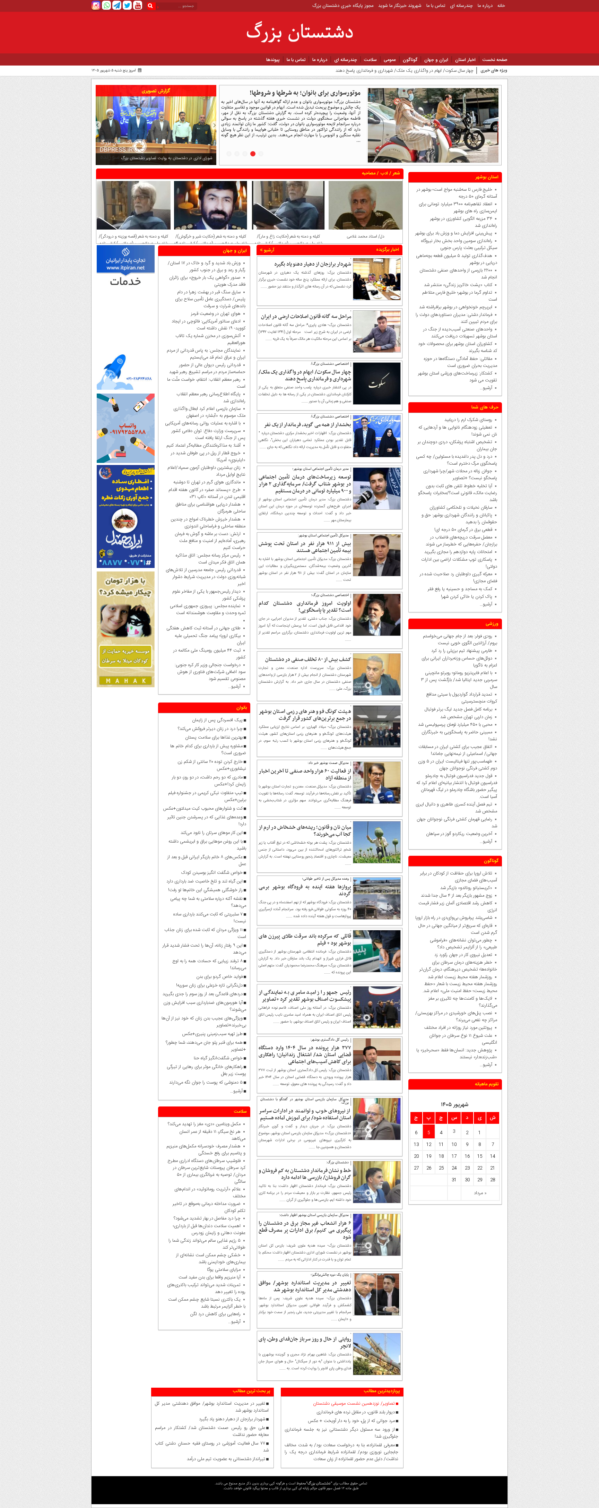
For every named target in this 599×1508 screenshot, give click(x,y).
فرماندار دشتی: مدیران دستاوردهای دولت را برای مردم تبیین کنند (456, 318)
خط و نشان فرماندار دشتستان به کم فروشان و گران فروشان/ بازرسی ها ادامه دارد (305, 1174)
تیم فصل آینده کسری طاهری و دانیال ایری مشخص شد (456, 808)
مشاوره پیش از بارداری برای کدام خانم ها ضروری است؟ (208, 749)
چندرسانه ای (461, 6)
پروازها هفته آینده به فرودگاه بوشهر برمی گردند (305, 890)
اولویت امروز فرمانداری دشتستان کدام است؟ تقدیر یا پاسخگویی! (305, 607)
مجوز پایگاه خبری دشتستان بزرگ (342, 6)
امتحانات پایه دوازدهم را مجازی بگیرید (457, 552)
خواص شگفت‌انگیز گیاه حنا (218, 1058)
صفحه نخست (495, 60)
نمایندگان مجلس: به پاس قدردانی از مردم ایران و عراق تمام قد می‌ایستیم (206, 354)
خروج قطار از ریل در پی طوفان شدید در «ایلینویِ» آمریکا (208, 456)
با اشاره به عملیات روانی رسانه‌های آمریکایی (203, 423)
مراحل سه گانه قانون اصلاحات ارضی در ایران (306, 316)
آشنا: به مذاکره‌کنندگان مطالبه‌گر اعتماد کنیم (203, 445)
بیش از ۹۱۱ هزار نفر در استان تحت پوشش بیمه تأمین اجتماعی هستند (305, 547)
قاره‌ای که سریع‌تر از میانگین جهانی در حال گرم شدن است (457, 929)
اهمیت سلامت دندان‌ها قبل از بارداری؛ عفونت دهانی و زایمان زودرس (209, 1229)
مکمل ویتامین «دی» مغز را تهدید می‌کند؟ (204, 1124)
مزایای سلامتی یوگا (224, 1270)
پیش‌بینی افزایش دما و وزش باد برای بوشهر (453, 233)
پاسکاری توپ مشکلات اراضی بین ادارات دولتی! (459, 563)
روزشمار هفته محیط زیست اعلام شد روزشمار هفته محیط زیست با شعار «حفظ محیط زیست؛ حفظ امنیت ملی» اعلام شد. (460, 984)
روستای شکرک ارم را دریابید (467, 420)
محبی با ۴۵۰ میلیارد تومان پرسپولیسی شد (455, 725)
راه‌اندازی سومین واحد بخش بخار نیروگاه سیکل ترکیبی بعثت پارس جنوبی (459, 244)
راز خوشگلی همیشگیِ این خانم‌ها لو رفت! (205, 890)
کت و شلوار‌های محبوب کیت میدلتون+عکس (203, 808)
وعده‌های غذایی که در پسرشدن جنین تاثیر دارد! (206, 820)
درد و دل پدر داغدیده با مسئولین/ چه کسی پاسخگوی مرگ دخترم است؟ (456, 460)
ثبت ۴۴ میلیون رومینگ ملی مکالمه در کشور (209, 654)
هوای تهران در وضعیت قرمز (216, 314)
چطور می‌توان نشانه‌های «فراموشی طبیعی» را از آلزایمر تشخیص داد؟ (463, 944)
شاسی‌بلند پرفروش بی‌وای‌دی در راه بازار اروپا (453, 918)
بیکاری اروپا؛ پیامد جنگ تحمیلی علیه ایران (210, 639)
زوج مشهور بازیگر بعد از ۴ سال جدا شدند (456, 895)
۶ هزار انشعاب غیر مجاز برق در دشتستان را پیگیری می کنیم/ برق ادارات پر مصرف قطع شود (305, 1230)
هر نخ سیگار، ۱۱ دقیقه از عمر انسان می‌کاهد (212, 1135)
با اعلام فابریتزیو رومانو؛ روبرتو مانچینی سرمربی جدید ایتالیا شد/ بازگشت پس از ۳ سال (459, 680)
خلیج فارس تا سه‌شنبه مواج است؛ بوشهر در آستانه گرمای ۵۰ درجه (457, 193)
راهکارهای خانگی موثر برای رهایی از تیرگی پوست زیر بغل (206, 1070)
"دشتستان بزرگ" (319, 1483)
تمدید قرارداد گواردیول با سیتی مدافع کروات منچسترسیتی (461, 698)
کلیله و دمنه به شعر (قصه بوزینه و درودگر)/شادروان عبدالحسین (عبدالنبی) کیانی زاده (133, 240)
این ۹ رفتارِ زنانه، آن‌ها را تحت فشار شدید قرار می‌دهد (204, 949)
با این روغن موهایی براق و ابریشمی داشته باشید (207, 845)
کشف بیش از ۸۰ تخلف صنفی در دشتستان (308, 659)
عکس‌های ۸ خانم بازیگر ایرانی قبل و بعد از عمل (206, 860)
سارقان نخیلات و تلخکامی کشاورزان (459, 507)
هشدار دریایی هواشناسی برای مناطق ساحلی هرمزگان (210, 508)
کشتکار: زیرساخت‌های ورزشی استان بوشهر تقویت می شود (457, 377)
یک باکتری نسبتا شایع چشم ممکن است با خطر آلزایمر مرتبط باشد (206, 1303)
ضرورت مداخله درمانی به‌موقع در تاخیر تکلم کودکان (209, 1207)
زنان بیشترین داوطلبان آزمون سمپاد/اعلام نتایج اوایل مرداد (206, 471)
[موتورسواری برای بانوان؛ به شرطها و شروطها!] (433, 125)
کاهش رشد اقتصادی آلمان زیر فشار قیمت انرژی (457, 906)
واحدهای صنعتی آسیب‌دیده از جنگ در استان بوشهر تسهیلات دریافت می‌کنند (460, 333)
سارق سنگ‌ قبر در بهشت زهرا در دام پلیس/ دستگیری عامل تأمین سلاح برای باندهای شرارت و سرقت (210, 299)
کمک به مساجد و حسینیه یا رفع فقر (458, 589)
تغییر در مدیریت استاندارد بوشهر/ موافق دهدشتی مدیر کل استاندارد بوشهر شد (305, 1286)
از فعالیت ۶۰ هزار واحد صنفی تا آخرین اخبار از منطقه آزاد (305, 775)
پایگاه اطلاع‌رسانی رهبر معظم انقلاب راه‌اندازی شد (210, 397)
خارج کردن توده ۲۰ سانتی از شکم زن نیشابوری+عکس (211, 765)
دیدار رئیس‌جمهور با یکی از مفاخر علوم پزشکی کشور (208, 595)
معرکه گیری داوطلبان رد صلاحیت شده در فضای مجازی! (458, 577)
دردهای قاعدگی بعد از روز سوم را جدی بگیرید (203, 994)
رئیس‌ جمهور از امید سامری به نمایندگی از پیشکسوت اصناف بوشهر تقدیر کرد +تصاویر (305, 996)
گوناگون (410, 60)
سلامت (370, 60)
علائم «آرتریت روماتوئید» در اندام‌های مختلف (209, 1193)
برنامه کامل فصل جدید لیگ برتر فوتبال (458, 709)
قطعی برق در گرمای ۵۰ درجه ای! (463, 530)
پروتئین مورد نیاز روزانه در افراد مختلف (458, 1028)
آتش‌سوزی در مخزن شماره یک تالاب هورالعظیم (210, 339)
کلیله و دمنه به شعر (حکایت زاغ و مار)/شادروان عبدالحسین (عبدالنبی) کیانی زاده (288, 240)
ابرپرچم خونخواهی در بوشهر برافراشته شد (455, 307)
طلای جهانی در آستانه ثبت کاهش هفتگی (203, 628)
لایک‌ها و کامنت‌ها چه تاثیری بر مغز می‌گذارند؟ (462, 1002)
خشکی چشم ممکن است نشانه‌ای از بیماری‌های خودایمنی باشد (210, 1258)
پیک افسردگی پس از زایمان (217, 720)
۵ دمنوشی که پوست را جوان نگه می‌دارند (206, 1082)
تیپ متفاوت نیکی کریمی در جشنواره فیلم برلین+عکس (207, 796)
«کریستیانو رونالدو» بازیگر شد (466, 888)
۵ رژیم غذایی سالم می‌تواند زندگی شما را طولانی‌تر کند (206, 1244)
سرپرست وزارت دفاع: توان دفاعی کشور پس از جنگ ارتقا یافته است (208, 434)
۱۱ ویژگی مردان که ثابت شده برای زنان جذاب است (205, 933)
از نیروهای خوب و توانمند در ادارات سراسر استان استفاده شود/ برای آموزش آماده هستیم (305, 1114)
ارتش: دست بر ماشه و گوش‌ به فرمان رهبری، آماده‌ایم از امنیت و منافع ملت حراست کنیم (210, 541)
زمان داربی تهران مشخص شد (466, 717)
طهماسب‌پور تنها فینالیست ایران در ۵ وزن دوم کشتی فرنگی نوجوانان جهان (457, 765)
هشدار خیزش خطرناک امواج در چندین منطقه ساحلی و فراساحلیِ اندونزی (208, 523)
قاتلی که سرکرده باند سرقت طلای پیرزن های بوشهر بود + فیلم (305, 940)
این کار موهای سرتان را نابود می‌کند (212, 833)
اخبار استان (465, 60)
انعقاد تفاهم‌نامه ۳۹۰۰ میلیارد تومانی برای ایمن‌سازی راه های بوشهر (458, 207)
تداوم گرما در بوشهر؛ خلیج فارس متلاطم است (459, 296)
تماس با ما (435, 6)
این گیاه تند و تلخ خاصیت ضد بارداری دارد (204, 881)
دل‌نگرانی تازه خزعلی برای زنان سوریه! (209, 985)
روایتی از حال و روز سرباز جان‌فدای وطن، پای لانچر (305, 1343)
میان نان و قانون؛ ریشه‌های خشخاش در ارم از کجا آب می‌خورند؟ (305, 831)
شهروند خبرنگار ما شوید (400, 6)
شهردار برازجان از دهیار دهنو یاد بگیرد (312, 264)
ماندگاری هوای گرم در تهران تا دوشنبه (207, 482)
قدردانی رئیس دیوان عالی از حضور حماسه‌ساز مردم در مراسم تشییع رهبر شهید (207, 368)
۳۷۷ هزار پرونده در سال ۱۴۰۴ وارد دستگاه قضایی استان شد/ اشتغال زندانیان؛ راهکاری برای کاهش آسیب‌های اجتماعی (305, 1054)
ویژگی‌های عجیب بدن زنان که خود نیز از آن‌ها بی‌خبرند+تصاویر (204, 1022)
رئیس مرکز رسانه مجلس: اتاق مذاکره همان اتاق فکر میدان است (210, 559)
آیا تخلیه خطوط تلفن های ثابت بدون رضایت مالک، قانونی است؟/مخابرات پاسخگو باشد (457, 493)
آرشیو (268, 250)
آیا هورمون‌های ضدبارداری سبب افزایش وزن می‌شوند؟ (204, 1006)
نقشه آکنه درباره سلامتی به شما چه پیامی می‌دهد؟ (208, 902)
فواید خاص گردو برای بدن (219, 977)
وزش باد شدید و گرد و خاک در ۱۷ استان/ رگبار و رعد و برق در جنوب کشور (206, 266)
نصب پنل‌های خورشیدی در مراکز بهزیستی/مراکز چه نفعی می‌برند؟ (456, 1016)
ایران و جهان (436, 60)
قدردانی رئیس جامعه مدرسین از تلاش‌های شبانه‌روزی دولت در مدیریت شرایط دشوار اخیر (205, 577)
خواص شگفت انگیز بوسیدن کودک (212, 873)
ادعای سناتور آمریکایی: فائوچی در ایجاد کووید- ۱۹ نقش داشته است (208, 325)
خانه (501, 6)
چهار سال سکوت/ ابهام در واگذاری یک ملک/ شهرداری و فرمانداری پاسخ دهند (405, 71)
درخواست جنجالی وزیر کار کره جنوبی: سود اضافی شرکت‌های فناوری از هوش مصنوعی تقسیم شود (208, 672)
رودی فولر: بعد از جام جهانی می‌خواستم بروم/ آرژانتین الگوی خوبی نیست (460, 639)
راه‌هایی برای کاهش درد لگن (215, 1314)
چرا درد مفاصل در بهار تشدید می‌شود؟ (207, 1218)
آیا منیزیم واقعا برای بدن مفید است (210, 1277)
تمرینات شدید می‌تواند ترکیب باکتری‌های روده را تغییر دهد (206, 1288)
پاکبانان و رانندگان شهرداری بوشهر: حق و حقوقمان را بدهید (459, 518)
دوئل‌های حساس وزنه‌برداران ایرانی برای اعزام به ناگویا (459, 662)
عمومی (390, 60)
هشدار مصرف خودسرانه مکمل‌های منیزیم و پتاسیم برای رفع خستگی (205, 1150)
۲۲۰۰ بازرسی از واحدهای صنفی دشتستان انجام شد (458, 274)
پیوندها (273, 60)
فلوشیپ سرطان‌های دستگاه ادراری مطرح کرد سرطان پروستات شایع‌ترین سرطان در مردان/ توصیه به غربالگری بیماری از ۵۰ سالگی (206, 1171)
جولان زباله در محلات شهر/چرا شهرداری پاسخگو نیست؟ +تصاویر (460, 474)
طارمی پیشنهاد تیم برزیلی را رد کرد (461, 651)
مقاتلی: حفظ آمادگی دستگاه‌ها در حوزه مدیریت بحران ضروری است (460, 362)
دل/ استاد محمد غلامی (365, 236)
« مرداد (480, 1193)
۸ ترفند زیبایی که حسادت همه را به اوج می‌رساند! (209, 964)
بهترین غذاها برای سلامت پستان (214, 737)
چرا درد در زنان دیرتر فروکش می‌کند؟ (209, 729)
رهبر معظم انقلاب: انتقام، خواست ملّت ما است (206, 383)
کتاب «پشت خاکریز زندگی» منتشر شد (458, 285)
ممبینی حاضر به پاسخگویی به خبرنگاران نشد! (459, 736)
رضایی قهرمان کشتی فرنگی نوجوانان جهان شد (457, 823)
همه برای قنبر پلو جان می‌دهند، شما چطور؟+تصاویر (206, 1046)
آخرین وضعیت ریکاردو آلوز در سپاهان (459, 834)
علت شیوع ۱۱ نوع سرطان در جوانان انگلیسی (463, 1039)
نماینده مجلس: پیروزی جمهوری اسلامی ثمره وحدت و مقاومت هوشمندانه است (207, 609)
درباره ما (485, 6)
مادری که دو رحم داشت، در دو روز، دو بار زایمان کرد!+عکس (209, 781)
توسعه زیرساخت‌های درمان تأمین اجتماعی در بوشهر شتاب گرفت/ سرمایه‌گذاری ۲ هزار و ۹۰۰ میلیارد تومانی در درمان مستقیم (305, 484)
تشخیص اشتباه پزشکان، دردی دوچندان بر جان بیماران (457, 445)
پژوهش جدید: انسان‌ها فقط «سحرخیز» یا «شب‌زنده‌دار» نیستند (456, 1053)
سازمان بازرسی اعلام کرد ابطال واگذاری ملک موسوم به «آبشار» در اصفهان (209, 412)
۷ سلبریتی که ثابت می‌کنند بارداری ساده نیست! (209, 918)
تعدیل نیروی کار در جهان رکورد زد (463, 955)
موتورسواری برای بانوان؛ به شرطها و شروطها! (305, 93)
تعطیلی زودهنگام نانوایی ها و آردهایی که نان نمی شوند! (457, 431)
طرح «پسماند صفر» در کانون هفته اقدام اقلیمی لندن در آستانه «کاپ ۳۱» (206, 493)
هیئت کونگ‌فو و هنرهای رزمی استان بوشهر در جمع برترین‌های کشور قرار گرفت (305, 715)
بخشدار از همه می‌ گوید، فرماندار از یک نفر (307, 424)
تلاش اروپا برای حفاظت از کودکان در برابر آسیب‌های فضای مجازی (458, 877)
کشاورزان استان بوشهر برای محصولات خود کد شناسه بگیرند (457, 347)
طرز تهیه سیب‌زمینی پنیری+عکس (212, 1034)
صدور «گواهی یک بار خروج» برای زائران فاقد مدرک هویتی (207, 281)
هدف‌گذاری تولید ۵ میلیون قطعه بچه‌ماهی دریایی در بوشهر (456, 259)
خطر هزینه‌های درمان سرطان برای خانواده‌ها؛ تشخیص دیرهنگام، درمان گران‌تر (458, 966)
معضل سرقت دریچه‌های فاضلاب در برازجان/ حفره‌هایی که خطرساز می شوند (460, 541)
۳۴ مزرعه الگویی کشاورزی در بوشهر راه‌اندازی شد (463, 222)
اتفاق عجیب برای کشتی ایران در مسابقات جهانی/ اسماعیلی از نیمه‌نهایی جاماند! (457, 750)
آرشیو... (486, 388)
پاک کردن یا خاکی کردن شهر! (462, 597)
